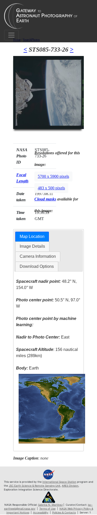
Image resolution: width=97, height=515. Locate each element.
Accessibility (40, 512)
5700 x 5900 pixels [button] (53, 176)
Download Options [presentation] (37, 266)
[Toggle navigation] (11, 35)
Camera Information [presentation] (38, 256)
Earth (27, 368)
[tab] (32, 237)
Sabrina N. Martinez (50, 504)
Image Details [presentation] (32, 246)
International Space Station (59, 481)
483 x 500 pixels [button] (51, 188)
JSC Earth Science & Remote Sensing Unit (34, 485)
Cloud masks (45, 199)
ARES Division (70, 485)
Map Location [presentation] (32, 236)
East (42, 337)
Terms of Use (47, 508)
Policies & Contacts (64, 512)
